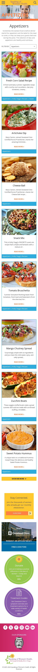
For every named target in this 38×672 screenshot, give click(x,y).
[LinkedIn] (32, 627)
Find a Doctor (18, 547)
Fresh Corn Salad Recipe (19, 80)
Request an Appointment (18, 541)
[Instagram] (22, 627)
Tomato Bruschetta (19, 290)
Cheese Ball (19, 185)
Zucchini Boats (19, 400)
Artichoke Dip (19, 133)
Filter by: (5, 46)
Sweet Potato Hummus (19, 453)
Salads (31, 99)
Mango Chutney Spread (19, 348)
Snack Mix (19, 238)
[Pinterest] (16, 627)
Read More (19, 94)
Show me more (18, 479)
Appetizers (6, 99)
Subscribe (17, 513)
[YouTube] (27, 627)
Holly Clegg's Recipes (19, 99)
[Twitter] (11, 627)
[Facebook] (5, 627)
